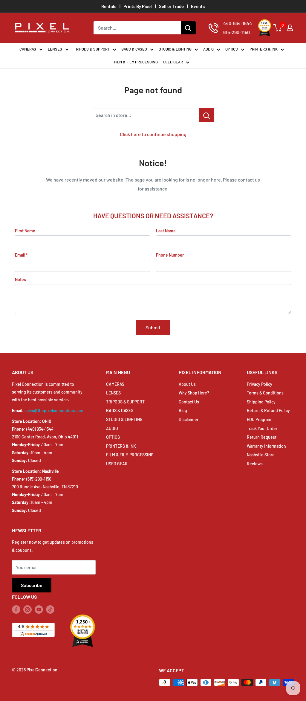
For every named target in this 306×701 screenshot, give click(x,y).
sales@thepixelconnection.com (54, 410)
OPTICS (231, 49)
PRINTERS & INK (264, 49)
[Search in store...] (206, 115)
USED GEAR (173, 62)
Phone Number (170, 254)
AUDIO (208, 49)
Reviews (255, 463)
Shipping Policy (261, 401)
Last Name (166, 230)
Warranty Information (266, 446)
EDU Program (259, 419)
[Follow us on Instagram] (27, 609)
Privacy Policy (259, 384)
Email (20, 254)
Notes (20, 279)
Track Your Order (262, 428)
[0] (277, 27)
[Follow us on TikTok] (50, 609)
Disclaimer (188, 419)
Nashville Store (261, 454)
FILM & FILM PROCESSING (136, 62)
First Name (25, 230)
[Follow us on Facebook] (16, 609)
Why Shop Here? (194, 392)
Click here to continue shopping (153, 134)
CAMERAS (27, 49)
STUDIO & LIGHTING (175, 49)
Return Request (261, 437)
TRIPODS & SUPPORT (92, 49)
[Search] (188, 27)
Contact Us (189, 401)
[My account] (290, 28)
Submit (153, 327)
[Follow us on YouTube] (39, 609)
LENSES (55, 49)
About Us (187, 384)
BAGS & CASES (134, 49)
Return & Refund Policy (268, 410)
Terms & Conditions (265, 392)
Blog (183, 410)
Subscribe (31, 585)
